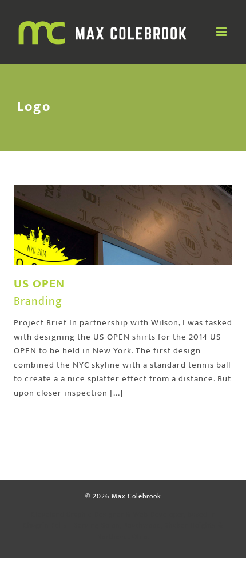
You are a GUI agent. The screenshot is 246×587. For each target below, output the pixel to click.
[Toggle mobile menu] (222, 32)
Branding (38, 301)
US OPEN (39, 284)
